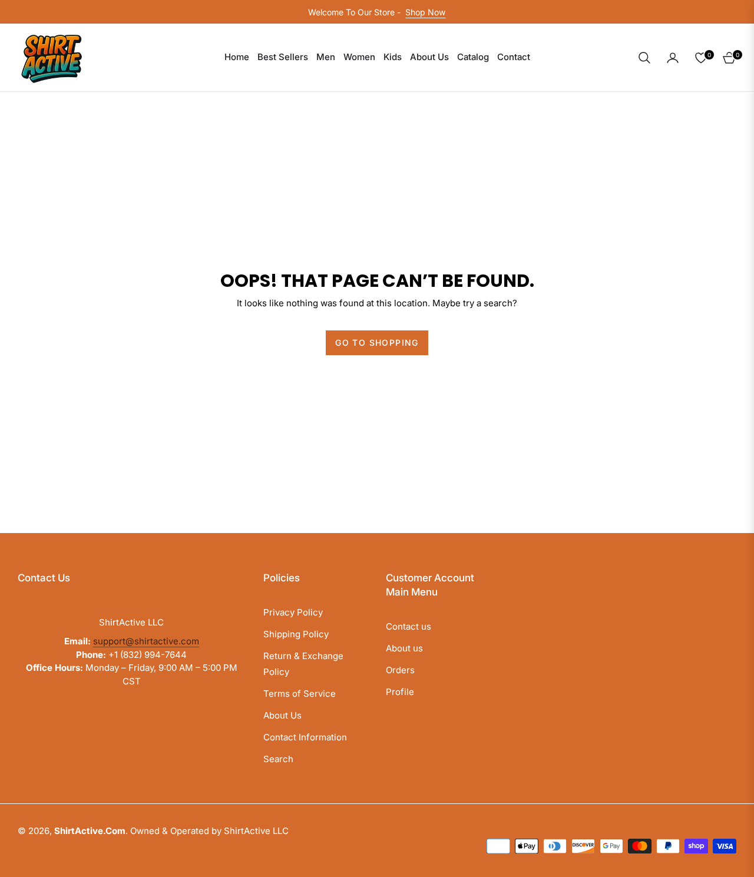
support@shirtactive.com (146, 641)
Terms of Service (299, 693)
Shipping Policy (296, 634)
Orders (400, 670)
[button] (644, 58)
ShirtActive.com (89, 830)
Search (278, 759)
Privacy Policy (293, 612)
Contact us (408, 626)
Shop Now (425, 12)
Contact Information (305, 737)
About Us (282, 715)
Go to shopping (377, 342)
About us (404, 648)
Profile (400, 691)
